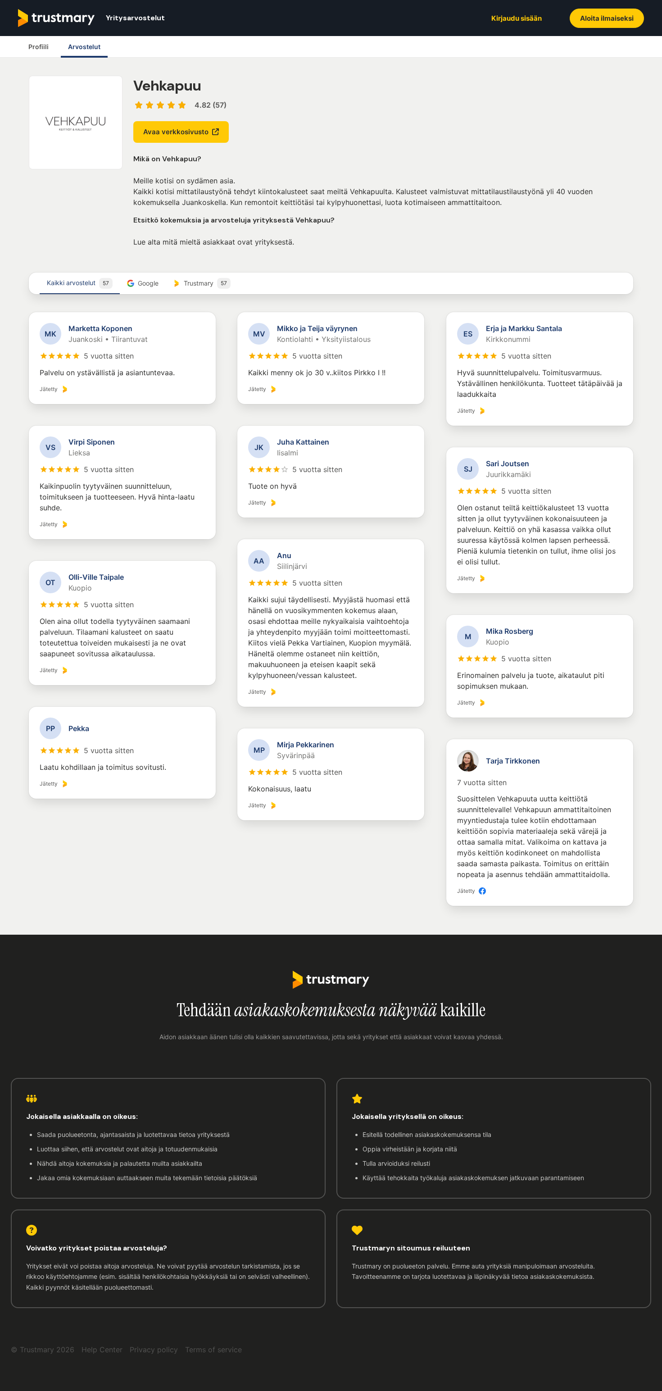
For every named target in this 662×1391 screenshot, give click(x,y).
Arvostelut (84, 46)
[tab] (80, 283)
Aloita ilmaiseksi (607, 18)
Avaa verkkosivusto (176, 131)
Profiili (38, 46)
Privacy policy (154, 1349)
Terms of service (213, 1349)
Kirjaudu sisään (516, 18)
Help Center (102, 1349)
